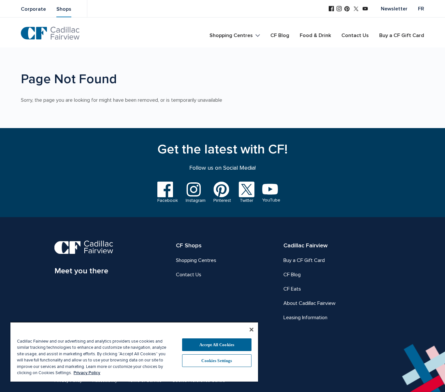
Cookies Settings (216, 360)
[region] (134, 352)
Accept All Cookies (216, 344)
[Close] (251, 330)
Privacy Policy (87, 372)
